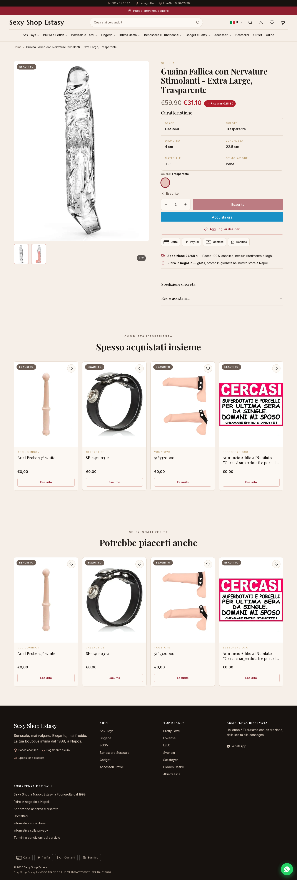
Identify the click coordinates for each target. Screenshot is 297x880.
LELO (166, 745)
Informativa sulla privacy (31, 830)
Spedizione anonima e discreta (36, 809)
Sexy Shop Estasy (36, 22)
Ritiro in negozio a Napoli (32, 802)
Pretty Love (171, 731)
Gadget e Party (196, 35)
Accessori (221, 35)
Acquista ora (222, 217)
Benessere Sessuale (114, 752)
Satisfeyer (170, 760)
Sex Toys (29, 35)
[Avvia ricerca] (198, 22)
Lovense (169, 738)
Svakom (169, 752)
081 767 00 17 (121, 3)
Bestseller (242, 35)
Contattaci (21, 816)
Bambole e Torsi (82, 35)
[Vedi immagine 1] (21, 254)
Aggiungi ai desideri (225, 229)
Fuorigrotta (147, 3)
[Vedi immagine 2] (38, 254)
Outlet (257, 35)
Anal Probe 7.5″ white (36, 457)
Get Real (169, 63)
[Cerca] (250, 22)
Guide (270, 35)
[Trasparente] (165, 182)
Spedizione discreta (178, 284)
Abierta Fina (171, 774)
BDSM (104, 745)
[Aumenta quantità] (185, 204)
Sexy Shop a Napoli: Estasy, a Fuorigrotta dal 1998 (50, 794)
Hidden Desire (173, 767)
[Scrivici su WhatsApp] (287, 869)
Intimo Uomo (128, 35)
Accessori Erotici (111, 767)
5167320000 (164, 457)
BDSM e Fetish (53, 35)
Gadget (105, 760)
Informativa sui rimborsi (30, 823)
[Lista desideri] (272, 22)
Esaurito (46, 482)
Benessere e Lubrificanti (161, 35)
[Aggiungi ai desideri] (71, 368)
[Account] (261, 22)
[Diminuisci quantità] (166, 204)
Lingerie (106, 35)
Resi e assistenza (175, 298)
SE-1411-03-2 (97, 457)
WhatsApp (239, 746)
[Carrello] (283, 22)
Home (18, 47)
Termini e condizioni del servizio (37, 837)
